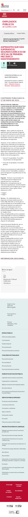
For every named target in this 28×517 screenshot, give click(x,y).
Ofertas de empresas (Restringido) (11, 422)
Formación (5, 418)
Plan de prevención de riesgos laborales (12, 435)
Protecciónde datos (19, 485)
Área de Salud (5, 455)
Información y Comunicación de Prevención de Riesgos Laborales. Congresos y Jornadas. (14, 459)
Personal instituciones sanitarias (10, 369)
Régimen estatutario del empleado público (13, 384)
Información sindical (7, 415)
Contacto (9, 497)
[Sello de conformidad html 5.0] (18, 507)
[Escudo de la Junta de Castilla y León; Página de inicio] (5, 7)
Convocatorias (6, 340)
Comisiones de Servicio (8, 404)
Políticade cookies (9, 491)
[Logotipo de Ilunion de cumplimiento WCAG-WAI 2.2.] (14, 513)
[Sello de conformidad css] (9, 507)
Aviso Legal (9, 484)
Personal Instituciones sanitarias (10, 350)
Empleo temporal (6, 343)
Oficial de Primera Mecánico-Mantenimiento (12, 85)
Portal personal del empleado (10, 401)
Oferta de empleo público (8, 337)
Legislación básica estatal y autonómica (12, 377)
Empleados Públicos (9, 33)
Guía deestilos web (18, 497)
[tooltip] (18, 10)
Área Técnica (5, 452)
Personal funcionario (7, 359)
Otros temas (24, 10)
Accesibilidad (18, 490)
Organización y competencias (10, 381)
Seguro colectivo (6, 411)
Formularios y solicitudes (8, 408)
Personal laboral (6, 362)
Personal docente (6, 347)
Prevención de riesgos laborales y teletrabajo (14, 448)
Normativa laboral (7, 388)
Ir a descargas (3, 66)
